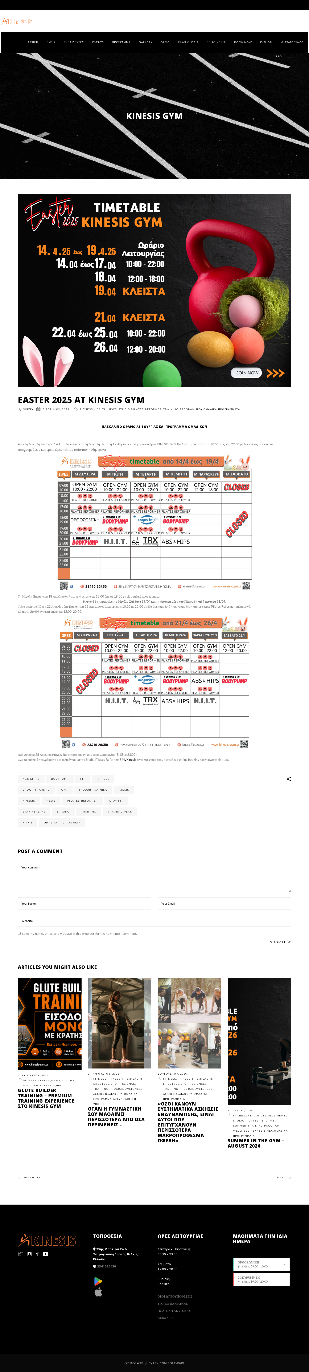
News (112, 409)
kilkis (124, 789)
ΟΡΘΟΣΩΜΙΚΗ (253, 1266)
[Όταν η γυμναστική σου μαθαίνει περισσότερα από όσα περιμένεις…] (120, 1023)
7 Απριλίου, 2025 (56, 409)
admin (28, 409)
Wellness (134, 1088)
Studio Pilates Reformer (140, 409)
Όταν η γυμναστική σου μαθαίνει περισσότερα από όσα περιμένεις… (116, 1117)
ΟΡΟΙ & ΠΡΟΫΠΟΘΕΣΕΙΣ (175, 1296)
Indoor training (93, 789)
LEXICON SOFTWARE (169, 1363)
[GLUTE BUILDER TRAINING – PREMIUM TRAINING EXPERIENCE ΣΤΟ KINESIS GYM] (50, 1024)
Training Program (179, 409)
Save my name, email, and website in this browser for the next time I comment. (79, 933)
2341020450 (106, 1266)
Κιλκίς (28, 822)
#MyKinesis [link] (128, 759)
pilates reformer (82, 800)
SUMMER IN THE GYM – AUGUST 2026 (256, 1143)
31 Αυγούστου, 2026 (33, 1075)
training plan (120, 811)
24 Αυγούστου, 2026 (104, 1073)
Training (88, 811)
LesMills (268, 1115)
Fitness (86, 409)
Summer (240, 1125)
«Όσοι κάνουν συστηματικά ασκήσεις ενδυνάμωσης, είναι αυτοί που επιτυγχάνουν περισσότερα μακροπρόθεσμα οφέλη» (188, 1122)
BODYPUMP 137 (253, 1279)
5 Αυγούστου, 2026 (172, 1073)
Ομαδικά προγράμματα (62, 822)
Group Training (36, 789)
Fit (82, 778)
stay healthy (34, 811)
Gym (64, 789)
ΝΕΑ (199, 409)
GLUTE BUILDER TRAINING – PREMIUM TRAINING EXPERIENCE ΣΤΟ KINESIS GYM (46, 1098)
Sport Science (123, 1083)
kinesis (29, 800)
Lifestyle (101, 1083)
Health (100, 409)
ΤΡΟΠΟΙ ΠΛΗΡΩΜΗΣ (173, 1303)
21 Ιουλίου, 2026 (240, 1110)
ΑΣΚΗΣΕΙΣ (47, 1085)
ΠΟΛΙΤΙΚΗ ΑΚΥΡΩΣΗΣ (174, 1310)
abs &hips (31, 778)
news (51, 800)
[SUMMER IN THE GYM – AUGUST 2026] (259, 1041)
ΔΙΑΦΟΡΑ (116, 1093)
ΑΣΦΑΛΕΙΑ (166, 1318)
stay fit (116, 800)
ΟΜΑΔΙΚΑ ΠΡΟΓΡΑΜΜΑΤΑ (221, 409)
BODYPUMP (60, 778)
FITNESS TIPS (118, 1078)
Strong (63, 811)
